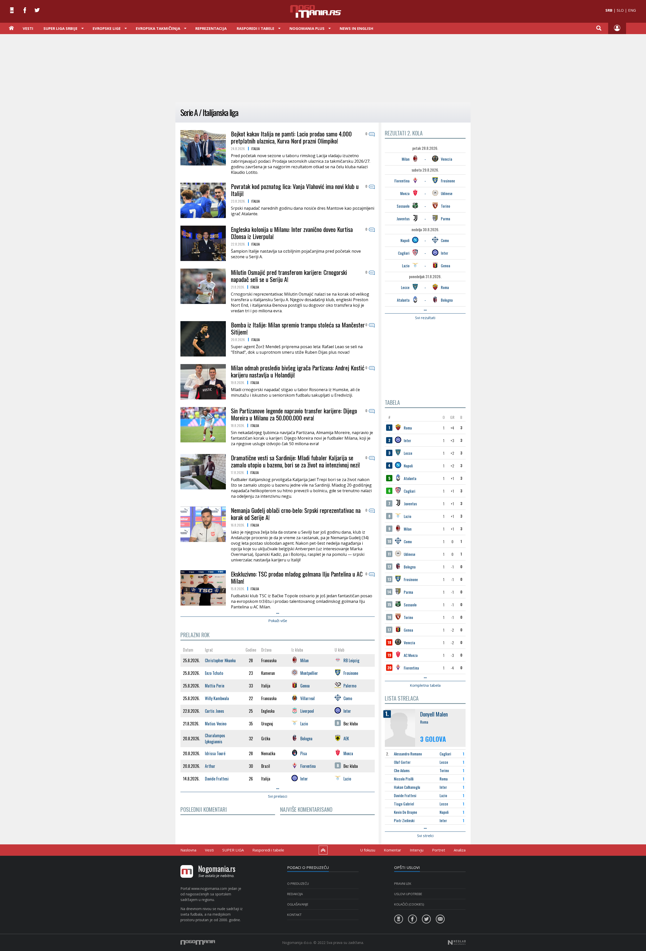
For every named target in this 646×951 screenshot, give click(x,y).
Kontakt (294, 914)
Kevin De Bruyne (405, 812)
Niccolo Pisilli (404, 778)
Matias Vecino (215, 724)
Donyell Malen (434, 714)
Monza (405, 193)
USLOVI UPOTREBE (408, 894)
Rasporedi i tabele (268, 849)
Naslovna (188, 849)
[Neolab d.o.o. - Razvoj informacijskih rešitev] (457, 942)
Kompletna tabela (425, 685)
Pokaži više (277, 620)
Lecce (405, 287)
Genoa (445, 265)
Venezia (446, 159)
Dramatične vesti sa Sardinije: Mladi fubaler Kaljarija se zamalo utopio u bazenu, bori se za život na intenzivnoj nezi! (295, 461)
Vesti (28, 28)
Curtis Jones (214, 711)
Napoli (405, 240)
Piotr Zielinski (404, 820)
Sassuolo (403, 206)
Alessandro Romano (408, 753)
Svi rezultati (425, 317)
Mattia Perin (214, 686)
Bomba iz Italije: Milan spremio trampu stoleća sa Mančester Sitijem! (298, 328)
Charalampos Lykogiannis (215, 738)
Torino (445, 206)
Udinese (446, 193)
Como (445, 240)
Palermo (349, 686)
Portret (438, 849)
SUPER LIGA (233, 849)
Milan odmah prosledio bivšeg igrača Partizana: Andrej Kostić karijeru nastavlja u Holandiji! (297, 371)
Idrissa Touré (215, 753)
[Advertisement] (323, 67)
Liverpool (307, 711)
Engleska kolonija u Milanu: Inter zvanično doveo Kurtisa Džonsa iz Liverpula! (292, 233)
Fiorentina (402, 180)
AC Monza (411, 655)
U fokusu (367, 849)
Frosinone (448, 180)
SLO (620, 10)
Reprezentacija (211, 28)
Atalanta (403, 300)
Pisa (303, 753)
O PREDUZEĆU (298, 883)
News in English (356, 28)
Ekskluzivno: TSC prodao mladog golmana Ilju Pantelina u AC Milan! (297, 577)
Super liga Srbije (60, 28)
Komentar (392, 849)
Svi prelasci (277, 796)
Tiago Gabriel (404, 803)
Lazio (406, 265)
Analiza (460, 849)
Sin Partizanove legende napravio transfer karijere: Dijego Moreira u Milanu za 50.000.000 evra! (294, 414)
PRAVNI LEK (402, 883)
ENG (632, 10)
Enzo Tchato (214, 673)
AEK (346, 738)
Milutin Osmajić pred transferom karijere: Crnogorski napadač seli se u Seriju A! (289, 276)
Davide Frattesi (405, 795)
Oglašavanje (297, 904)
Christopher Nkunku (220, 660)
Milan (406, 159)
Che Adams (402, 770)
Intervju (416, 849)
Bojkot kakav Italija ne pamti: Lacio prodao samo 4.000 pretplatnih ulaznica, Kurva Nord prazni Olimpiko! (291, 137)
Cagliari (404, 253)
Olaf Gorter (402, 762)
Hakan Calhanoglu (407, 787)
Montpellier (309, 673)
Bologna (447, 300)
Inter (444, 253)
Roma (445, 287)
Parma (445, 218)
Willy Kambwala (217, 698)
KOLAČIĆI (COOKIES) (409, 904)
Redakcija (295, 894)
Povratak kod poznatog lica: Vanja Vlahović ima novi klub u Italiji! (295, 190)
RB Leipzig (351, 660)
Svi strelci (425, 835)
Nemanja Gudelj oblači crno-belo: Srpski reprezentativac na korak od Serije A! (296, 514)
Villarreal (307, 698)
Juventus (403, 218)
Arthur (210, 766)
